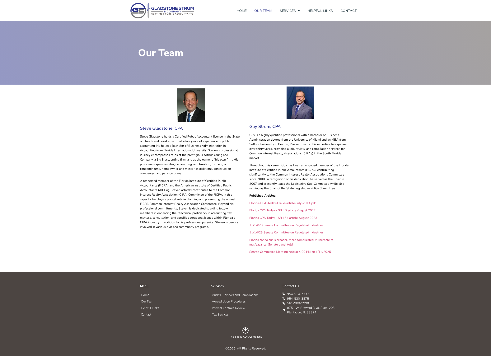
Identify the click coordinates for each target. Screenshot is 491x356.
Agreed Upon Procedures (229, 301)
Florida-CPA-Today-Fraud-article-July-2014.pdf (282, 203)
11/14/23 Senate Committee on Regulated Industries (286, 225)
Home (242, 10)
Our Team (147, 301)
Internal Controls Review (228, 308)
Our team (263, 10)
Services (288, 10)
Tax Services (220, 314)
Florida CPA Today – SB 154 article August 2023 (283, 218)
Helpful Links (320, 10)
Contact (348, 10)
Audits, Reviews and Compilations (235, 295)
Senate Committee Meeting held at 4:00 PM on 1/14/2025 (290, 252)
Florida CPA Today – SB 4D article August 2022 (282, 210)
